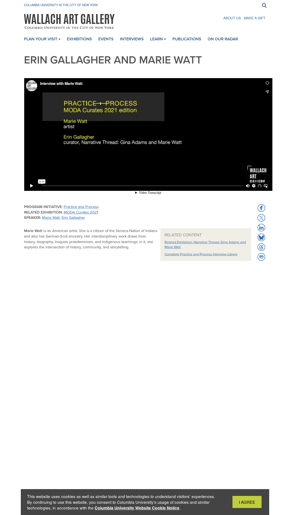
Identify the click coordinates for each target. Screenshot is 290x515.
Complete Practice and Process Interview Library (201, 254)
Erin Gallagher (73, 217)
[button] (261, 208)
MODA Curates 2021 (81, 212)
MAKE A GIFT (254, 17)
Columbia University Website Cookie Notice (137, 508)
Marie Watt (51, 217)
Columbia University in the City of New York (61, 5)
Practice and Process (81, 207)
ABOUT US (232, 17)
